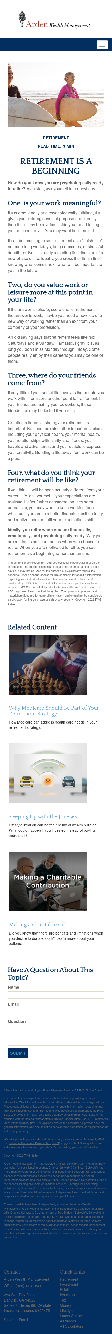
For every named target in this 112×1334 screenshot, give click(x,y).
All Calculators (71, 1326)
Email (13, 1004)
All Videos (68, 1321)
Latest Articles (71, 1315)
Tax (63, 1300)
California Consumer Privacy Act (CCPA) (34, 1143)
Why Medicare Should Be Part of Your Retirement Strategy (54, 711)
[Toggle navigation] (102, 44)
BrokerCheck (94, 1090)
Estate (65, 1289)
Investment (69, 1284)
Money (65, 1305)
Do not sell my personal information (75, 1147)
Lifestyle (66, 1310)
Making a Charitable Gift (38, 925)
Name (13, 987)
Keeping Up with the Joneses (43, 817)
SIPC (55, 1216)
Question (17, 1021)
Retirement (69, 1279)
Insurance (68, 1294)
